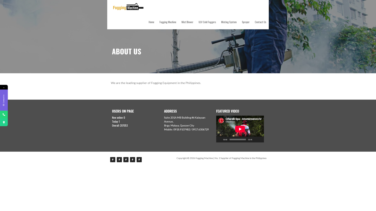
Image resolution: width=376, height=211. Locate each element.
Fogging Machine (168, 22)
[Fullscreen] (260, 139)
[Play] (220, 139)
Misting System (229, 22)
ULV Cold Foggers (207, 22)
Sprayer (246, 22)
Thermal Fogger (112, 159)
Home (151, 22)
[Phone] (4, 114)
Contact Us (260, 22)
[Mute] (255, 139)
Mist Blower (187, 22)
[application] (240, 129)
